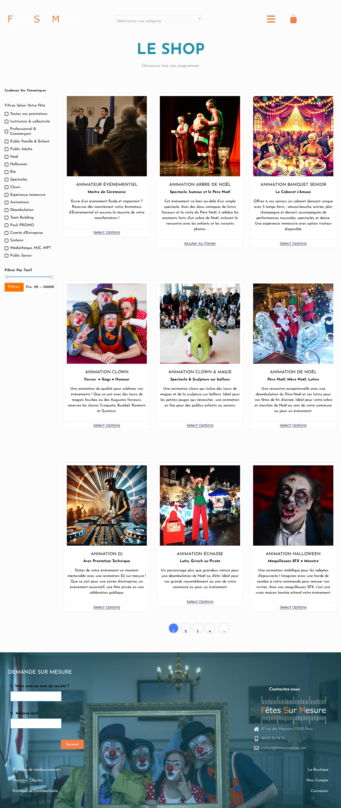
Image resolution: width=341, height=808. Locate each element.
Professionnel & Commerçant (23, 131)
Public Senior (21, 256)
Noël (14, 157)
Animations (19, 202)
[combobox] (158, 19)
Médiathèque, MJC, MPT (30, 248)
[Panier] (293, 19)
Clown (15, 187)
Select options (106, 232)
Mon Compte (317, 780)
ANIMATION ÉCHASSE (200, 554)
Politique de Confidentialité (35, 791)
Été (13, 172)
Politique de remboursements (37, 770)
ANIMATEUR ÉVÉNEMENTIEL (107, 185)
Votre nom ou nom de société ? (42, 686)
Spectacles (18, 179)
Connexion (319, 791)
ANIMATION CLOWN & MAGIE (200, 372)
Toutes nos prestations (29, 114)
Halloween (18, 164)
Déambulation (22, 210)
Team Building (22, 217)
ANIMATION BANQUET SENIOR (293, 185)
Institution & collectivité (30, 121)
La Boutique (318, 770)
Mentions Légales (27, 780)
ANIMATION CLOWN (107, 372)
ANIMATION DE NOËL (293, 372)
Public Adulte (21, 149)
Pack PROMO (22, 225)
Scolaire (16, 240)
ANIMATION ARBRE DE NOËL (200, 185)
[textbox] (158, 21)
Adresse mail (27, 713)
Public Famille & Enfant (29, 141)
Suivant (72, 744)
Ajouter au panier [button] (200, 243)
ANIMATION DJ (107, 554)
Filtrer (14, 287)
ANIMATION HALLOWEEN (293, 554)
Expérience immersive (27, 195)
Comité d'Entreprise (26, 233)
